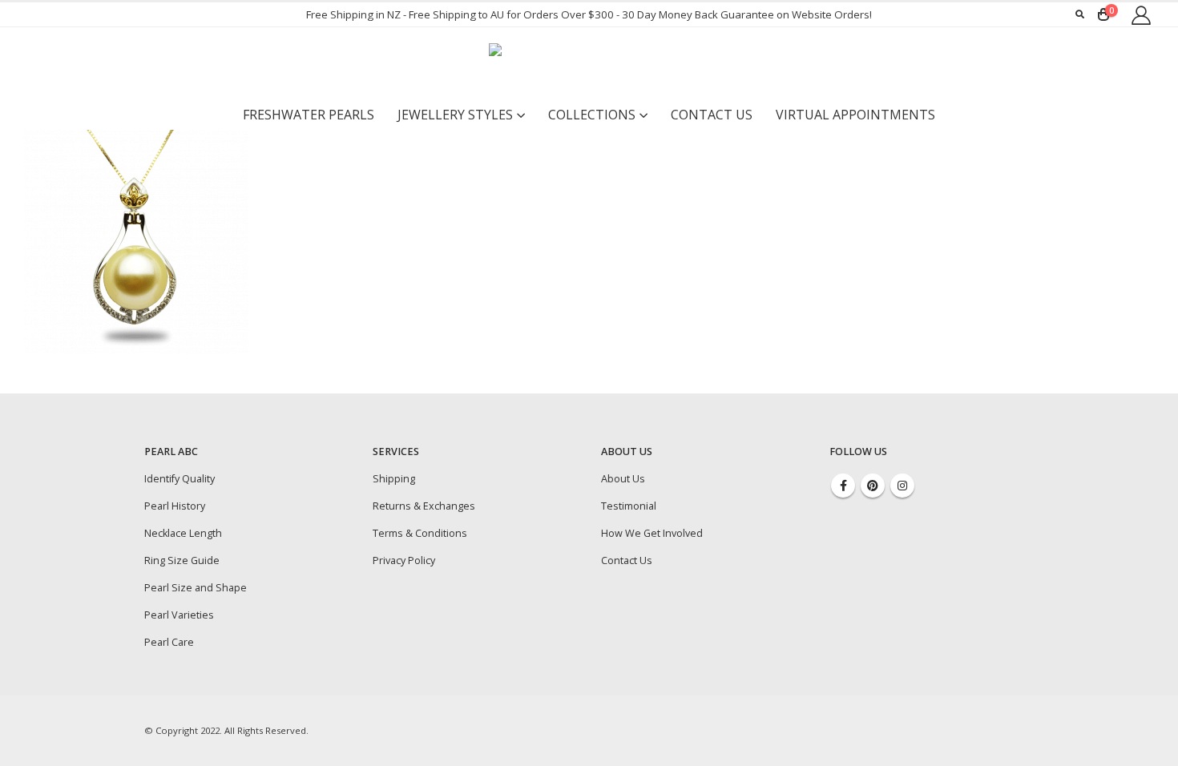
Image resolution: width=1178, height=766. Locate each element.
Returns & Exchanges (424, 506)
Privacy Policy (404, 560)
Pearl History (174, 506)
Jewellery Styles (455, 114)
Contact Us (711, 114)
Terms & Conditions (420, 533)
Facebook (843, 486)
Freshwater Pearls (308, 114)
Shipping (394, 479)
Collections (591, 114)
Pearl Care (169, 642)
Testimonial (628, 506)
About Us (623, 479)
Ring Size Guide (182, 560)
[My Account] (1141, 15)
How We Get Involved (652, 533)
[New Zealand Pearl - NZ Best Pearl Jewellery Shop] (589, 63)
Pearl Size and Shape (195, 588)
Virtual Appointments (855, 114)
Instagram (902, 486)
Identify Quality (179, 479)
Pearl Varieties (179, 615)
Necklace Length (183, 533)
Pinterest (873, 486)
